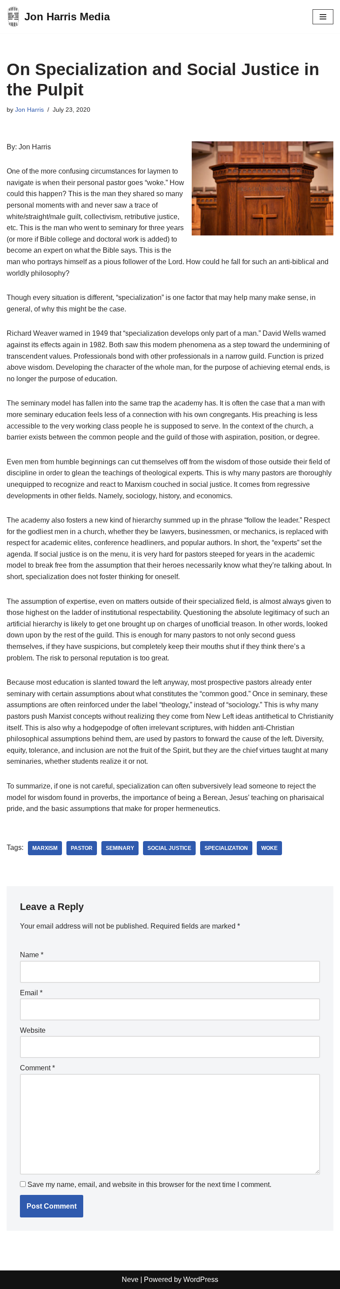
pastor (82, 848)
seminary (120, 848)
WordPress (200, 1279)
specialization (226, 848)
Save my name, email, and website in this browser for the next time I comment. (149, 1184)
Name (31, 955)
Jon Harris (29, 109)
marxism (45, 848)
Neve (130, 1279)
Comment (37, 1068)
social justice (169, 848)
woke (269, 848)
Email (31, 993)
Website (33, 1030)
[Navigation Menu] (323, 16)
